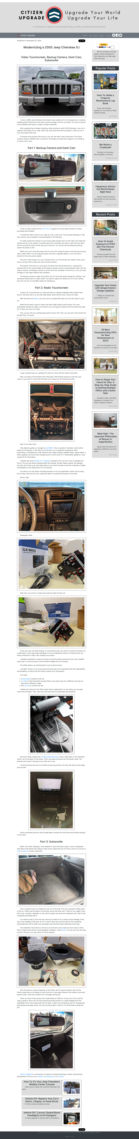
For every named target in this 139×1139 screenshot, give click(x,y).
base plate (26, 679)
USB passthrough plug (50, 757)
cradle (24, 681)
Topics (101, 35)
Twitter (61, 1076)
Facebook (49, 1076)
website (40, 1076)
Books (95, 35)
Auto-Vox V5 (46, 229)
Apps (108, 35)
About (85, 35)
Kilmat (63, 930)
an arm (26, 686)
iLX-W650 (49, 448)
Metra (36, 298)
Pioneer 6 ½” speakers (42, 461)
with (18, 851)
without (25, 851)
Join (90, 35)
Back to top (69, 1136)
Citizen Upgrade (27, 35)
